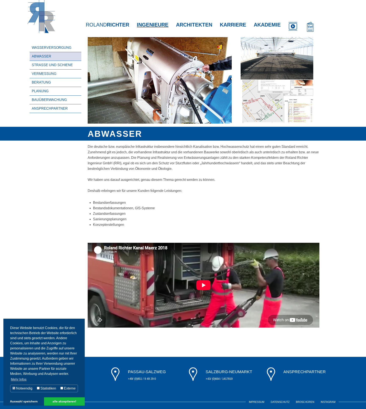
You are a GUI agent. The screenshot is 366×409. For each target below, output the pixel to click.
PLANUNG (40, 91)
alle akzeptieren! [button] (64, 401)
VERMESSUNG (44, 73)
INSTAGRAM (328, 402)
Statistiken (48, 388)
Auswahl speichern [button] (24, 401)
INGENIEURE (152, 25)
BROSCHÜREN (305, 402)
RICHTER (107, 25)
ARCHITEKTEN (194, 25)
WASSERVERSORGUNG (51, 47)
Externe (69, 388)
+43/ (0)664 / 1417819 (219, 378)
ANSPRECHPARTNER (50, 108)
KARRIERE (233, 25)
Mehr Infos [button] (18, 379)
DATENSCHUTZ (280, 402)
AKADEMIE (267, 25)
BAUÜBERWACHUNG (49, 100)
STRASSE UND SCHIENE (52, 65)
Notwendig (23, 388)
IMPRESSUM (256, 402)
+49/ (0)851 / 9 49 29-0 (142, 378)
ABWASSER (41, 56)
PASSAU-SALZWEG (147, 372)
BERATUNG (41, 82)
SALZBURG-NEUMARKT (229, 372)
